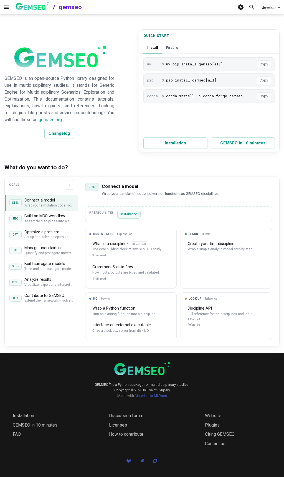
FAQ (17, 434)
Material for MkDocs (151, 396)
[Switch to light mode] (241, 7)
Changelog (59, 133)
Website (213, 415)
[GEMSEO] (142, 368)
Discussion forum (126, 415)
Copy (264, 64)
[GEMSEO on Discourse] (155, 462)
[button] (41, 203)
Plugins (212, 425)
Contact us (215, 443)
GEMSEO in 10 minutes (242, 143)
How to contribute (126, 434)
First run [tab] (173, 47)
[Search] (252, 7)
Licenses (118, 425)
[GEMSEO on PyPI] (142, 462)
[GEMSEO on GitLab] (129, 462)
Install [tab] (152, 47)
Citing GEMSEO (220, 434)
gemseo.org (50, 119)
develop (269, 7)
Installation (175, 143)
